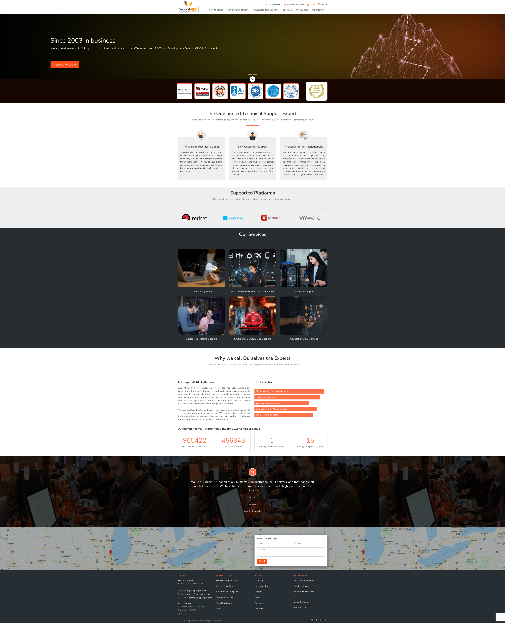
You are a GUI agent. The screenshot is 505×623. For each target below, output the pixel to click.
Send (262, 561)
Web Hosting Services (226, 580)
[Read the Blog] (325, 620)
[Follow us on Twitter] (312, 620)
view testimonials (252, 511)
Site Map (258, 608)
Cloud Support (216, 9)
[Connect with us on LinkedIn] (321, 620)
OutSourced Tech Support (265, 9)
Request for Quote (65, 64)
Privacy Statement (301, 602)
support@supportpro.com (198, 594)
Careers (258, 591)
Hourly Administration (303, 591)
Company (258, 580)
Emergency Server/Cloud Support (252, 338)
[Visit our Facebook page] (317, 620)
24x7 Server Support (303, 291)
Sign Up (324, 4)
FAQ (256, 597)
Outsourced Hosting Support (201, 338)
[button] (323, 209)
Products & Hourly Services (295, 9)
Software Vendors (224, 597)
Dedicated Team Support (305, 580)
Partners (258, 603)
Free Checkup (274, 4)
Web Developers (224, 603)
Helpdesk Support (301, 586)
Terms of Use (299, 607)
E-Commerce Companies (227, 591)
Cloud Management (201, 291)
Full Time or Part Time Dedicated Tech (252, 291)
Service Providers (224, 586)
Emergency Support (295, 4)
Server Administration (238, 9)
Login (312, 4)
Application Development (304, 338)
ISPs (218, 608)
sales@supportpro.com (194, 590)
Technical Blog (261, 586)
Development (319, 9)
